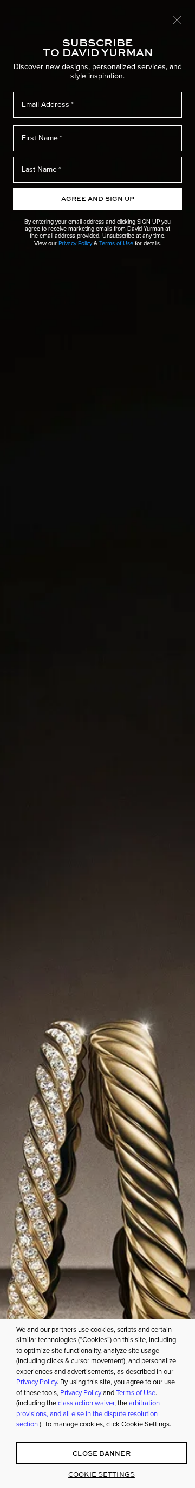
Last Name (39, 169)
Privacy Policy (75, 243)
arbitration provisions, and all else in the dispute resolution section (88, 1413)
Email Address (45, 104)
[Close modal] (177, 19)
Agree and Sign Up (97, 198)
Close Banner (101, 1453)
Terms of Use (116, 243)
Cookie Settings (101, 1474)
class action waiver (86, 1403)
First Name (40, 138)
